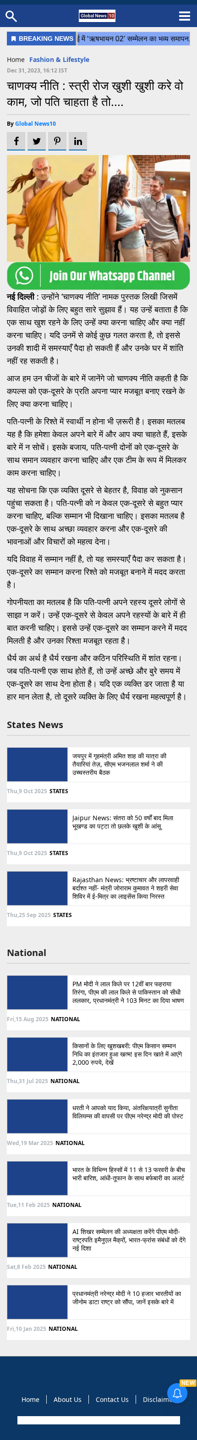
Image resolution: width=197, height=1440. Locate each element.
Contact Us (112, 1399)
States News (35, 724)
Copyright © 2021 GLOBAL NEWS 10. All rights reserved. (97, 1420)
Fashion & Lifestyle (59, 59)
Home (16, 59)
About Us (68, 1399)
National (26, 952)
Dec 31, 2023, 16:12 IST (37, 70)
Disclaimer (159, 1399)
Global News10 (35, 124)
